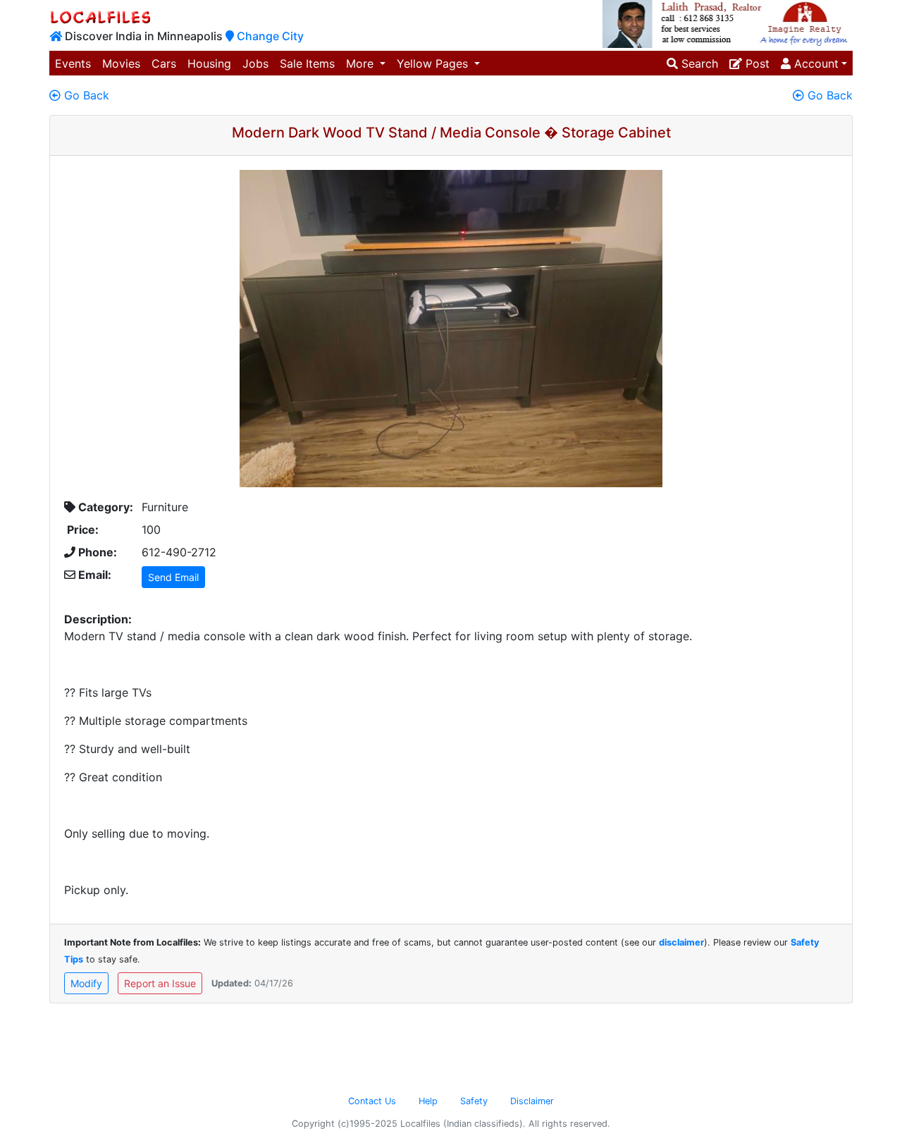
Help (428, 1101)
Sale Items (307, 63)
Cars (164, 63)
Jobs (255, 63)
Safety (474, 1101)
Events (73, 63)
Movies (121, 63)
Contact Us (372, 1101)
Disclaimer (532, 1101)
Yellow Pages (434, 63)
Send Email (173, 577)
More (361, 63)
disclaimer (681, 942)
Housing (209, 63)
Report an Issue (160, 983)
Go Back (85, 95)
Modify (86, 983)
